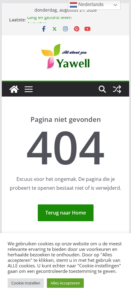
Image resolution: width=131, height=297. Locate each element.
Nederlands (90, 4)
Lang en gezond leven (49, 18)
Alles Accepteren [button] (65, 283)
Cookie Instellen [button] (25, 283)
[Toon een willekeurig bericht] (117, 89)
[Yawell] (14, 89)
